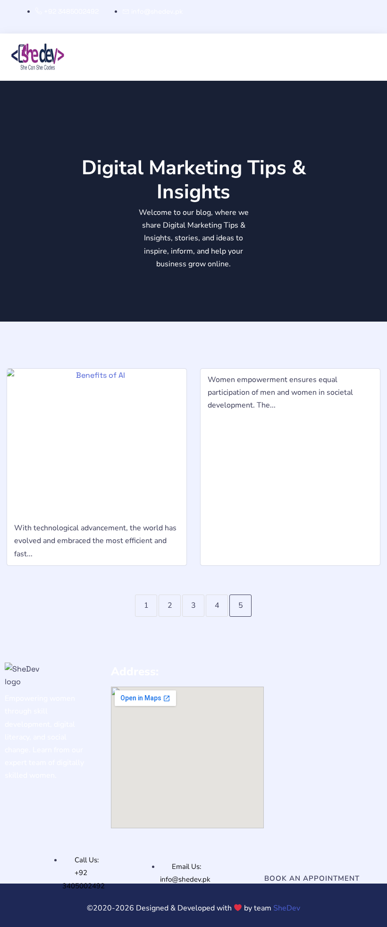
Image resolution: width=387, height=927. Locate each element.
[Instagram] (327, 17)
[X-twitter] (343, 17)
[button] (7, 40)
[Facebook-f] (311, 17)
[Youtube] (375, 17)
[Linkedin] (358, 17)
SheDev (286, 908)
